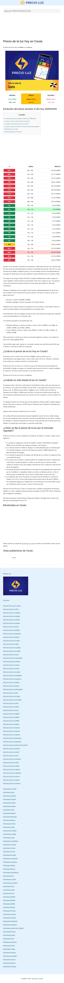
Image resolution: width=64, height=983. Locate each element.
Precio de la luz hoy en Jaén (10, 693)
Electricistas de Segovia (9, 931)
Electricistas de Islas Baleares (10, 872)
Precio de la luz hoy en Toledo (11, 766)
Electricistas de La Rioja (9, 879)
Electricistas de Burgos (9, 820)
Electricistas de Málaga (9, 900)
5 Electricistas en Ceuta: (11, 129)
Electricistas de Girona (9, 851)
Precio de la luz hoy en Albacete (11, 612)
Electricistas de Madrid (9, 897)
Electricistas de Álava (8, 792)
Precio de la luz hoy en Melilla (11, 720)
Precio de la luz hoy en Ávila (10, 626)
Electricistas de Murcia (9, 907)
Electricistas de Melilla (9, 903)
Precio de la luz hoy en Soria (10, 755)
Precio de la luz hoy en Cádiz (11, 644)
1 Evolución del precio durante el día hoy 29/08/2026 (20, 118)
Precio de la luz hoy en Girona (11, 668)
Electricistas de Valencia (9, 952)
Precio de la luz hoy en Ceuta (11, 654)
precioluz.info (32, 2)
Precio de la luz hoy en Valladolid (12, 773)
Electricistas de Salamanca (10, 924)
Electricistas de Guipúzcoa (10, 862)
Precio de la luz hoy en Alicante (11, 616)
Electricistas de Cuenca (9, 848)
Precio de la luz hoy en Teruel (11, 762)
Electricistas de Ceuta (8, 837)
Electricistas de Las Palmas (10, 883)
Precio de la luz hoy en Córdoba (11, 661)
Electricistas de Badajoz (9, 813)
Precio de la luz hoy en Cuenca (11, 665)
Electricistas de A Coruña (9, 789)
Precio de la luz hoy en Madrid (11, 713)
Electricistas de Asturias (9, 806)
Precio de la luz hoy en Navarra (11, 727)
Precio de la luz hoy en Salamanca (12, 741)
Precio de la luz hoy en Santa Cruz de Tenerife (15, 745)
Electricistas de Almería (9, 802)
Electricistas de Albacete (9, 796)
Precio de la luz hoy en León (10, 703)
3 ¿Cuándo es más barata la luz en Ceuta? (16, 124)
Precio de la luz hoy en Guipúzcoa (12, 679)
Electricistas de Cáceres (9, 823)
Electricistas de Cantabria (9, 830)
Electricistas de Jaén (8, 876)
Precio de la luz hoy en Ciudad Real (12, 658)
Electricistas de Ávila (8, 809)
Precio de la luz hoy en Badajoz (11, 630)
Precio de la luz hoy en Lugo (10, 710)
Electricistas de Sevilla (9, 935)
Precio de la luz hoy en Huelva (11, 682)
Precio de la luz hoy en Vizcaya (11, 776)
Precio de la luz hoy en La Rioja (11, 696)
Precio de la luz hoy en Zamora (11, 780)
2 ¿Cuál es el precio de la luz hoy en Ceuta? (17, 121)
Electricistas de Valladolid (10, 956)
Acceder (41, 978)
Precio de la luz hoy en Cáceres (11, 640)
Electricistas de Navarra (9, 910)
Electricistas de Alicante (9, 799)
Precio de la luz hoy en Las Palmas (12, 699)
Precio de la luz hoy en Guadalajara (12, 675)
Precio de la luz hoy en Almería (11, 619)
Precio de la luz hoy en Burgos (11, 637)
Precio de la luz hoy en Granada (11, 672)
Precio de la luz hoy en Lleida (11, 706)
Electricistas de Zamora (9, 963)
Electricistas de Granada (9, 855)
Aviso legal (6, 600)
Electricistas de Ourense (9, 914)
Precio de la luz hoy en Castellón (11, 651)
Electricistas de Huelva (9, 865)
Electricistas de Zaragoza (9, 966)
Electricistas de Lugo (8, 893)
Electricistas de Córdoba (9, 844)
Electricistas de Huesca (9, 869)
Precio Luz (7, 11)
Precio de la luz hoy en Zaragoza (11, 783)
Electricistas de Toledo (9, 949)
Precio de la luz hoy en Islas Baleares (13, 689)
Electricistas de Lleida (9, 890)
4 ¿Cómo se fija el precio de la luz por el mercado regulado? (22, 126)
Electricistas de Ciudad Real (10, 841)
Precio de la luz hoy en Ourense (11, 731)
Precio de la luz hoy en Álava (11, 609)
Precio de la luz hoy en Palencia (11, 734)
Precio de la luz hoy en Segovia (11, 748)
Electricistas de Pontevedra (10, 921)
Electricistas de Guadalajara (10, 858)
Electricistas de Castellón (9, 834)
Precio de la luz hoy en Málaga (11, 717)
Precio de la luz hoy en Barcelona (12, 633)
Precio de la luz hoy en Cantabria (12, 647)
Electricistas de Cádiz (8, 827)
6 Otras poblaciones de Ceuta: (13, 132)
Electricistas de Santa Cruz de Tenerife (13, 928)
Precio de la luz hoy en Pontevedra (12, 738)
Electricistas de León (8, 886)
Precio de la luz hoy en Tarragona (12, 759)
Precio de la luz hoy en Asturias (11, 623)
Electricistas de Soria (8, 938)
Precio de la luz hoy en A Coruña (12, 605)
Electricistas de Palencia (9, 917)
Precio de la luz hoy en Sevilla (11, 752)
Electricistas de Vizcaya (9, 959)
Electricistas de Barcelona (10, 816)
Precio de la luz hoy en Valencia (11, 769)
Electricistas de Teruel (9, 945)
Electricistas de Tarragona (10, 942)
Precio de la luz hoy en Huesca (11, 686)
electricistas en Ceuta (28, 543)
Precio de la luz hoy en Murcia (11, 724)
